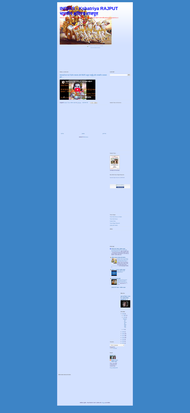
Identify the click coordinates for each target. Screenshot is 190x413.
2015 (123, 339)
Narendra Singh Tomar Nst (114, 177)
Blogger (103, 402)
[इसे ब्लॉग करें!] (92, 103)
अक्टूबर (124, 315)
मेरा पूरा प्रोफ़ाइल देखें (113, 367)
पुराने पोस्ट (104, 133)
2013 (123, 341)
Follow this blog (120, 187)
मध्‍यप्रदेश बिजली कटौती (115, 278)
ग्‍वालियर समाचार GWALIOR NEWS (118, 257)
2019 (123, 331)
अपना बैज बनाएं (122, 177)
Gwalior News (113, 221)
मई (124, 329)
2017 (123, 335)
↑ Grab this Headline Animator (95, 47)
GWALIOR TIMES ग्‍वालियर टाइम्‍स (118, 248)
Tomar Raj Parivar (114, 219)
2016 (123, 337)
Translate (115, 348)
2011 (123, 343)
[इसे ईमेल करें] (91, 103)
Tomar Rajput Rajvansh (115, 223)
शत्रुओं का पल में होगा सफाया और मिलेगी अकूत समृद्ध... (125, 323)
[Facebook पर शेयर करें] (95, 103)
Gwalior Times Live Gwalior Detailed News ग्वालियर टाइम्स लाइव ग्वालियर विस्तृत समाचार (122, 260)
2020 (123, 313)
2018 (123, 333)
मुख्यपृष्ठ (83, 133)
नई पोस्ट (62, 133)
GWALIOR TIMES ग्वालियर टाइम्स (118, 287)
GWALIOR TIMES (114, 225)
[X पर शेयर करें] (94, 103)
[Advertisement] (95, 59)
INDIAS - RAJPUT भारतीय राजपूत (118, 269)
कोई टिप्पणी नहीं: (85, 102)
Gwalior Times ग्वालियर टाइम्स (114, 361)
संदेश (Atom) (85, 137)
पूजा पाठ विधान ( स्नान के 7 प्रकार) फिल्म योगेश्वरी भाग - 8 (125, 298)
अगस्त (124, 317)
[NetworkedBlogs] (120, 185)
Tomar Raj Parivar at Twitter (116, 216)
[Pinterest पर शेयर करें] (96, 103)
